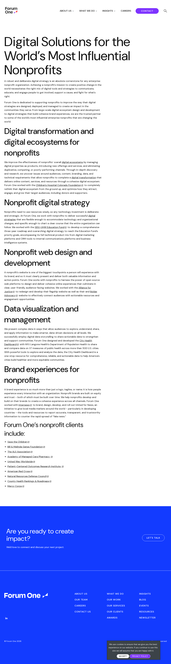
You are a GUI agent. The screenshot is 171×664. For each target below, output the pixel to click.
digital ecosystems (72, 162)
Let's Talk (153, 537)
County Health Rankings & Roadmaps (28, 481)
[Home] (11, 12)
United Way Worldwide (20, 461)
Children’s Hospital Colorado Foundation (58, 185)
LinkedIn (6, 618)
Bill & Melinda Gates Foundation (25, 446)
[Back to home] (26, 597)
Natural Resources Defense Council (26, 476)
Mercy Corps (14, 486)
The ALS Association (18, 451)
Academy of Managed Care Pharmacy (28, 456)
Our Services (116, 605)
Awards (112, 617)
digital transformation (83, 177)
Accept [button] (123, 656)
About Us (65, 10)
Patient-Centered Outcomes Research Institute (34, 466)
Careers (126, 10)
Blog (142, 599)
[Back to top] (166, 657)
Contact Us (83, 611)
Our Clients (115, 611)
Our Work (114, 599)
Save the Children (17, 441)
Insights (107, 10)
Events (144, 605)
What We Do (87, 10)
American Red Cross (18, 471)
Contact (147, 11)
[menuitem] (69, 11)
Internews (24, 405)
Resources (146, 611)
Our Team (81, 599)
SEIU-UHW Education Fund (49, 227)
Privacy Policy (140, 656)
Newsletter (147, 617)
